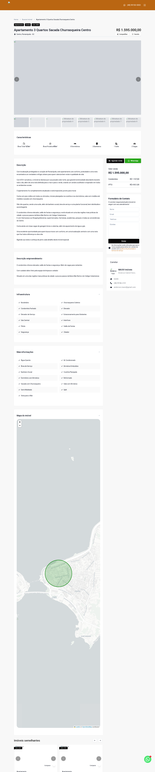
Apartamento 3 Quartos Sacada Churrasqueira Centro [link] (55, 19)
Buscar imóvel (27, 19)
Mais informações (25, 352)
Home (16, 19)
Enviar (124, 241)
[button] (16, 79)
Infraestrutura (23, 294)
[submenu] (145, 5)
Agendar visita (116, 161)
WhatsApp (134, 161)
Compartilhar (123, 34)
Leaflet (77, 727)
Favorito (136, 34)
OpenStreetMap (87, 727)
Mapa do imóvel (24, 415)
